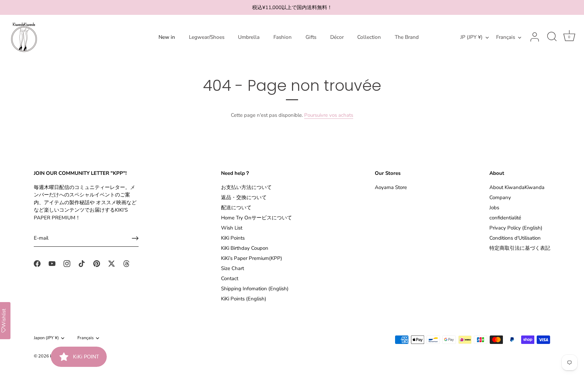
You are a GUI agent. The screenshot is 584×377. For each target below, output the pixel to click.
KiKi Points (233, 238)
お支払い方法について (246, 187)
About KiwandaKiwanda (516, 187)
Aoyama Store (391, 187)
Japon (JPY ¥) (46, 338)
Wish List (231, 227)
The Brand (407, 37)
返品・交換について (244, 197)
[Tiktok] (81, 263)
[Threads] (126, 263)
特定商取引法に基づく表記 (519, 248)
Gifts (311, 37)
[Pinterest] (96, 263)
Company (500, 197)
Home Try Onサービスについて (256, 217)
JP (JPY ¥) (471, 37)
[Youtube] (52, 263)
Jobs (494, 207)
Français (505, 37)
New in (167, 37)
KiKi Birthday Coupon (244, 248)
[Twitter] (111, 263)
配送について (236, 207)
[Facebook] (37, 263)
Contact (229, 278)
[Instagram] (67, 263)
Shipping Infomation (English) (255, 288)
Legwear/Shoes (206, 37)
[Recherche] (551, 37)
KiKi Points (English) (243, 298)
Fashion (282, 37)
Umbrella (249, 37)
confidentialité (505, 217)
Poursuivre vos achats (328, 115)
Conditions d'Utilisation (515, 238)
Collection (369, 37)
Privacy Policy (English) (515, 227)
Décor (337, 37)
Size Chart (232, 268)
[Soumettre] (135, 238)
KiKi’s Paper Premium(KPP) (251, 258)
